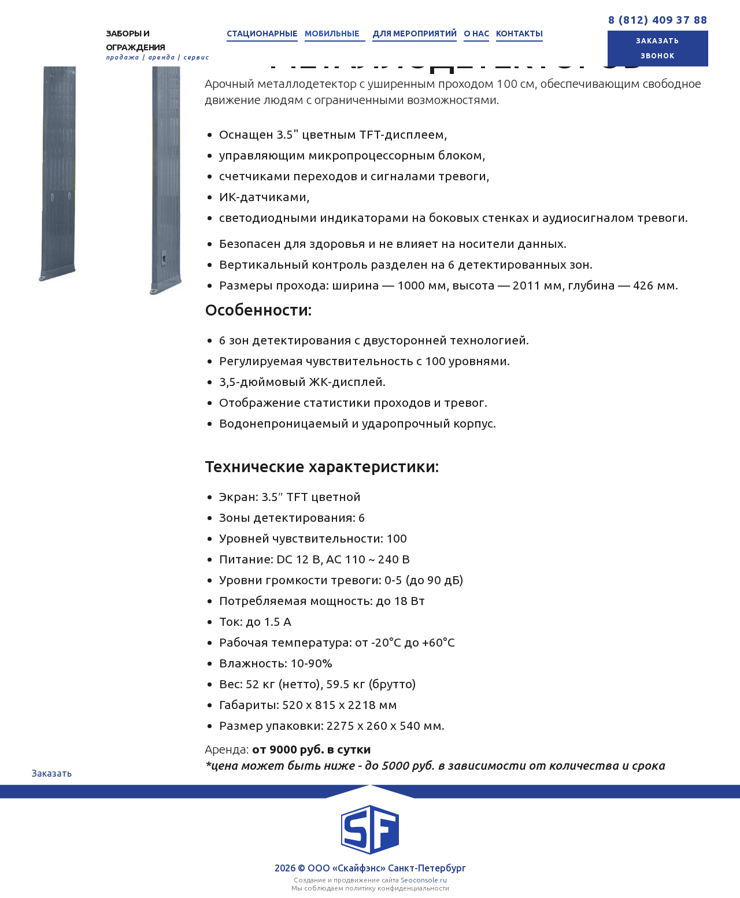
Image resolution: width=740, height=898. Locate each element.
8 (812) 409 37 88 (658, 19)
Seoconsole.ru (424, 880)
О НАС (476, 33)
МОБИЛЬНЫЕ (332, 33)
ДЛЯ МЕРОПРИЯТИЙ (414, 33)
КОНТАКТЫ (519, 33)
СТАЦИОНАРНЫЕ (262, 33)
